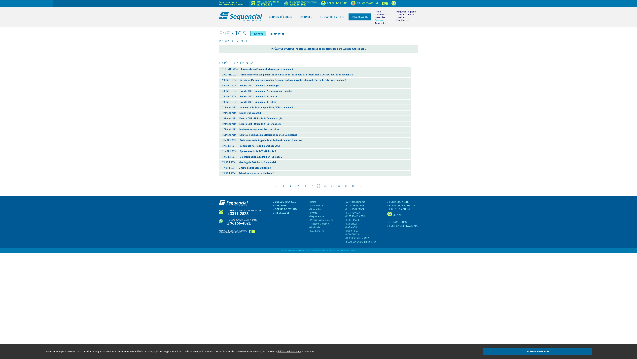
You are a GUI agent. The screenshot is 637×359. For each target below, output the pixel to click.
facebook (383, 3)
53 (339, 186)
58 (353, 186)
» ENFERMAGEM (353, 220)
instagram (386, 3)
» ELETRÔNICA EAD (355, 216)
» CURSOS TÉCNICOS (284, 202)
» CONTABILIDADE (354, 205)
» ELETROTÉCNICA (354, 209)
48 (305, 186)
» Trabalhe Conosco (319, 223)
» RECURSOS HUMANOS (357, 238)
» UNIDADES (279, 205)
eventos (258, 33)
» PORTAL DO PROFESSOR (401, 205)
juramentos (277, 33)
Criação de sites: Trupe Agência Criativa (341, 250)
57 (346, 186)
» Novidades (315, 209)
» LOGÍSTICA (351, 231)
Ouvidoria (401, 17)
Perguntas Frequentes (406, 11)
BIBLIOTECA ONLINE (367, 3)
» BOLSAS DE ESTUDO (285, 209)
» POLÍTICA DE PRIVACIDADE (402, 226)
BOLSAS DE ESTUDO (332, 16)
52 (332, 186)
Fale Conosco (402, 20)
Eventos (379, 20)
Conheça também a (231, 3)
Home (378, 11)
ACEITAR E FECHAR (537, 351)
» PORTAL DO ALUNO (398, 202)
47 (298, 186)
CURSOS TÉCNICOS (280, 16)
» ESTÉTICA (351, 223)
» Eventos (313, 213)
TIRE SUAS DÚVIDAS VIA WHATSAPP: (241, 222)
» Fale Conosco (316, 231)
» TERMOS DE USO (397, 222)
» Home (312, 202)
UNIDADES (306, 16)
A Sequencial (381, 14)
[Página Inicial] (242, 14)
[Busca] (394, 3)
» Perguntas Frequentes (321, 220)
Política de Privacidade (289, 351)
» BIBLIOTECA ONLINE (399, 209)
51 (325, 186)
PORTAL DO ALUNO (336, 3)
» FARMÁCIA (351, 227)
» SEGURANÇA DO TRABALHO (360, 241)
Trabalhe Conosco (405, 14)
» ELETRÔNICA (352, 213)
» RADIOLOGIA (352, 234)
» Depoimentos (316, 216)
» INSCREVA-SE (281, 213)
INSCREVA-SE (360, 16)
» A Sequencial (316, 205)
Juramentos (380, 23)
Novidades (380, 17)
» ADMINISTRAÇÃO (355, 202)
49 (312, 186)
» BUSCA (396, 215)
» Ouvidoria (314, 227)
